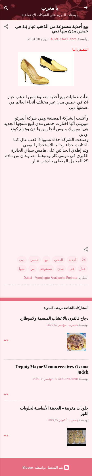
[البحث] (6, 9)
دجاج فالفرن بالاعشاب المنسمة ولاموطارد (54, 318)
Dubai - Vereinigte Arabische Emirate (50, 278)
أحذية (72, 260)
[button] (6, 27)
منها (22, 269)
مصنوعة (46, 269)
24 (84, 260)
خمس (34, 260)
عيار (83, 269)
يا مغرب (49, 7)
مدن (61, 269)
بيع (46, 260)
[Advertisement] (46, 198)
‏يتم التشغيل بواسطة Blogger (43, 468)
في (71, 269)
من (32, 269)
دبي (22, 260)
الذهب (58, 260)
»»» (6, 340)
